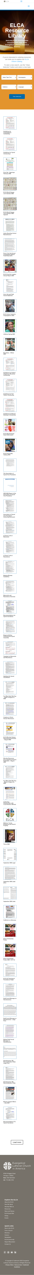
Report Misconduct (10, 1241)
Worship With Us (9, 1206)
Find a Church (8, 1230)
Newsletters (8, 1237)
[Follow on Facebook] (4, 1252)
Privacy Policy (9, 1264)
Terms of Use (18, 1264)
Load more (17, 1142)
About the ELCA (9, 1202)
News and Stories (9, 1211)
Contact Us (8, 1244)
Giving (6, 1215)
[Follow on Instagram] (8, 1252)
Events (6, 1218)
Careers (7, 1235)
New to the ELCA (9, 1228)
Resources (8, 1209)
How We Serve (9, 1204)
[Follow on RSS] (15, 1252)
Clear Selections (17, 96)
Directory (7, 1232)
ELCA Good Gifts (9, 1213)
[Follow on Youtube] (11, 1252)
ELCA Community (9, 1239)
